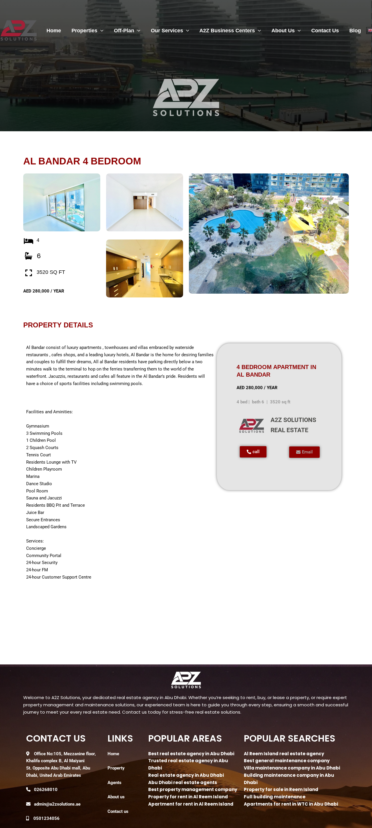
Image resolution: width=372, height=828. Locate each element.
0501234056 (46, 818)
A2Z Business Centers (227, 30)
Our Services (167, 30)
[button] (100, 30)
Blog (355, 30)
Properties (84, 30)
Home (53, 30)
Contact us (118, 811)
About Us (283, 30)
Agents (114, 782)
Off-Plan (124, 30)
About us (116, 796)
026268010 (46, 789)
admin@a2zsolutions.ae (57, 804)
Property (116, 768)
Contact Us (325, 30)
